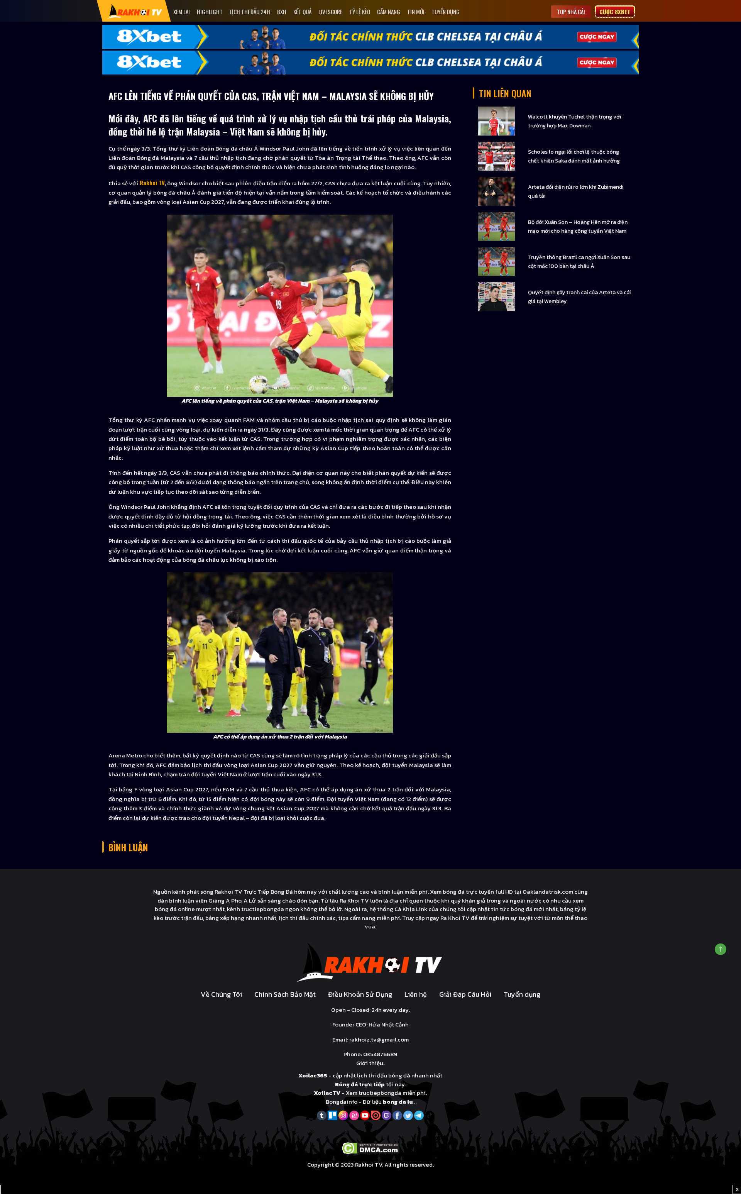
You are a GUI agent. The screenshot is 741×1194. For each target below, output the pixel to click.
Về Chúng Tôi (221, 994)
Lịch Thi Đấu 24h (250, 11)
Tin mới (416, 11)
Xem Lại (181, 11)
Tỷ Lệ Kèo (359, 11)
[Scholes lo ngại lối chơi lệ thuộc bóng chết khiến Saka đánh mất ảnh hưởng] (496, 156)
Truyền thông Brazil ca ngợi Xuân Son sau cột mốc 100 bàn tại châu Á (579, 261)
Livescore (330, 11)
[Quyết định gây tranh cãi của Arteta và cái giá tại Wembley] (496, 296)
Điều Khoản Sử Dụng (360, 994)
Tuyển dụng (445, 11)
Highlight (210, 11)
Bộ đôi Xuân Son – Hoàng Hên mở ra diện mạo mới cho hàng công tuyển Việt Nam (578, 226)
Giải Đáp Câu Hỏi (465, 994)
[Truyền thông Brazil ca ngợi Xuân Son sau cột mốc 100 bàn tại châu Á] (496, 261)
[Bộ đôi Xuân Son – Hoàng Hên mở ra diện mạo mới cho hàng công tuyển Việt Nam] (496, 226)
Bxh (281, 11)
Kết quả (302, 11)
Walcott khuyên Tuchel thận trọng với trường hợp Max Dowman (574, 121)
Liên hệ (415, 994)
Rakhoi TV (152, 182)
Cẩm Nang (388, 11)
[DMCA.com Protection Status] (370, 1147)
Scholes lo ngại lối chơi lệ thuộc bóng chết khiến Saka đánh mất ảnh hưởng (574, 156)
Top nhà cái (571, 11)
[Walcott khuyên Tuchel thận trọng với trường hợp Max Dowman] (496, 121)
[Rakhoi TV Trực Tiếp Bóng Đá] (135, 11)
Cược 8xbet (614, 11)
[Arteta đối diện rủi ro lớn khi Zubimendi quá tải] (496, 191)
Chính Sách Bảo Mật (285, 994)
